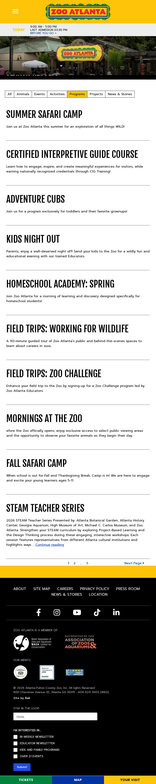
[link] (78, 11)
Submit (22, 767)
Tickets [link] (26, 780)
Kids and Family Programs (40, 750)
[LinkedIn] (116, 612)
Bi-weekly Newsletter (37, 737)
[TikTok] (97, 612)
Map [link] (78, 780)
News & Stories (120, 94)
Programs (77, 94)
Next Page (134, 563)
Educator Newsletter (37, 743)
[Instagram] (57, 612)
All (10, 94)
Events (39, 94)
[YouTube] (77, 612)
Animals (23, 94)
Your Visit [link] (130, 780)
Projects (96, 94)
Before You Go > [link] (43, 33)
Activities (57, 94)
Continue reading (49, 544)
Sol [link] (27, 698)
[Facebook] (38, 612)
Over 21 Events (31, 756)
